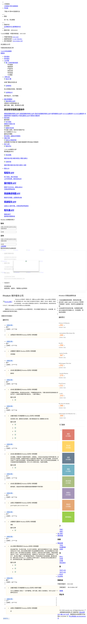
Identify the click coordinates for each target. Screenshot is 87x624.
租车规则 (60, 549)
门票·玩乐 (7, 77)
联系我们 (60, 531)
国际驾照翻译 (8, 99)
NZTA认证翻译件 (68, 113)
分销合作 (60, 574)
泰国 (14, 158)
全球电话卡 (9, 92)
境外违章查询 (14, 6)
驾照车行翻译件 (35, 115)
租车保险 (7, 117)
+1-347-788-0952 (17, 39)
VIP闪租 (6, 60)
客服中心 (60, 556)
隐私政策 (60, 543)
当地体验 (8, 85)
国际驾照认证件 (10, 101)
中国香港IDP (15, 115)
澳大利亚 (10, 158)
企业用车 (60, 576)
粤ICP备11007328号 (63, 614)
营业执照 (82, 612)
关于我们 (60, 529)
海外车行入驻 (62, 570)
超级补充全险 (10, 128)
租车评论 (8, 146)
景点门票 (8, 79)
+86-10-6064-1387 (18, 41)
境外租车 (7, 56)
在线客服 (60, 590)
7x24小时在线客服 (6, 51)
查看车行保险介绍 (9, 124)
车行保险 (8, 122)
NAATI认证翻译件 (78, 113)
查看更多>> (6, 618)
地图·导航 (7, 138)
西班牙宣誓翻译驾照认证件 (43, 113)
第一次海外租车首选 (12, 62)
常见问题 (60, 560)
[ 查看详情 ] (9, 325)
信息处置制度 (62, 547)
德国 (21, 158)
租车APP (6, 168)
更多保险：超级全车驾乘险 (12, 136)
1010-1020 (15, 37)
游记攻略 (8, 155)
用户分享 (7, 144)
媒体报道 (60, 535)
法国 (24, 165)
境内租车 (7, 58)
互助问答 (8, 161)
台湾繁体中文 (8, 26)
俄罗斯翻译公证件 (56, 113)
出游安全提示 (62, 562)
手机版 (6, 8)
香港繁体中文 (17, 26)
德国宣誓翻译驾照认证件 (11, 113)
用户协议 (60, 545)
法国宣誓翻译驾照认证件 (26, 113)
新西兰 (18, 158)
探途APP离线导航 (11, 140)
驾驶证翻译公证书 (24, 115)
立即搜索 (3, 246)
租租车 (3, 53)
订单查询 (7, 6)
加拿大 (25, 158)
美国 (5, 158)
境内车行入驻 (62, 572)
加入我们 (60, 533)
